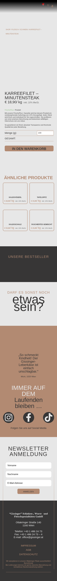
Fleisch (15, 30)
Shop (8, 30)
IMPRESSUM (28, 545)
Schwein (24, 30)
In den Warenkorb (29, 149)
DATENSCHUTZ (28, 554)
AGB (28, 550)
